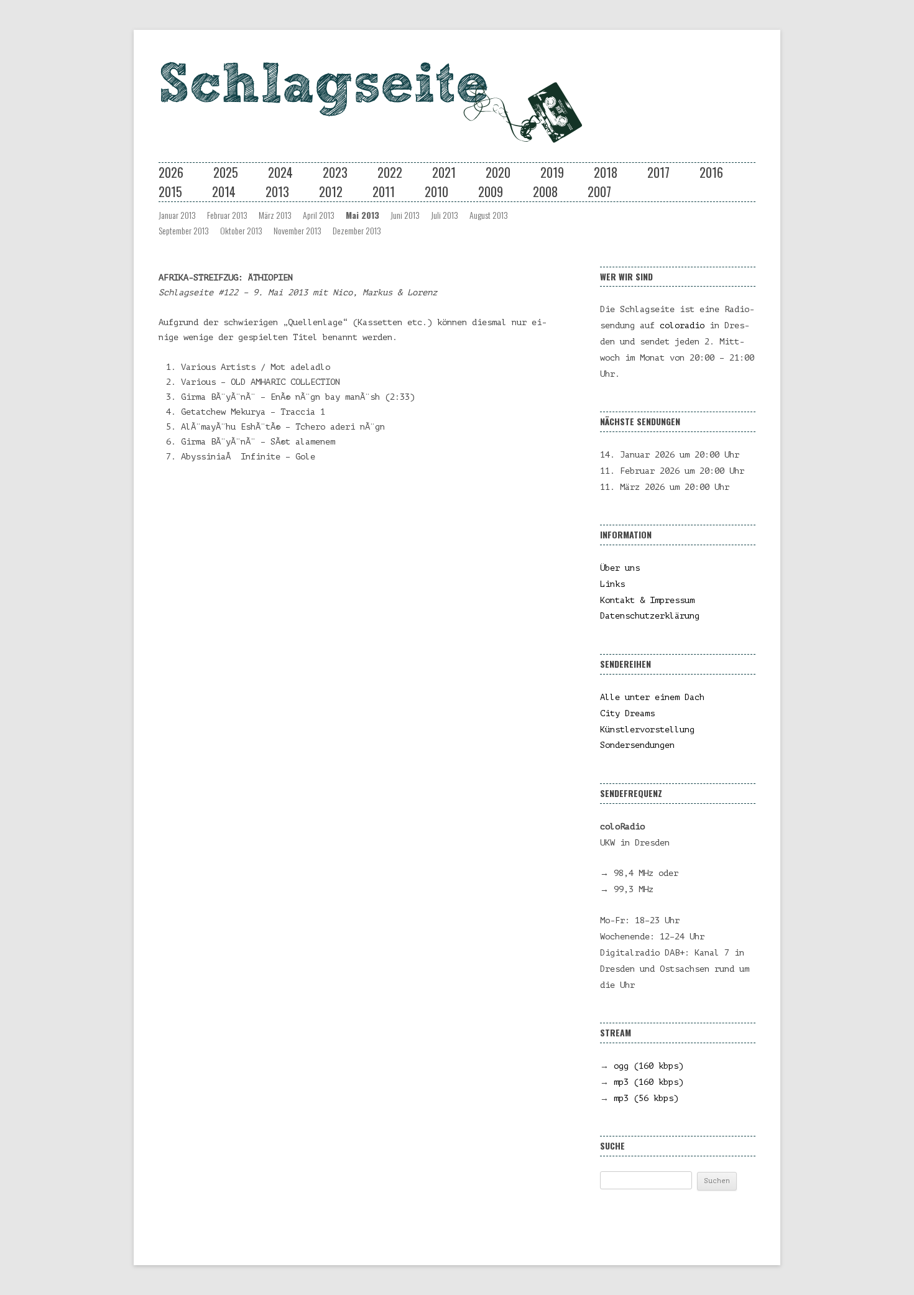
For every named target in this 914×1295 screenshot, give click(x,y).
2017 (658, 172)
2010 (436, 191)
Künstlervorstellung (647, 729)
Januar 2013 (177, 214)
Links (612, 584)
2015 (170, 191)
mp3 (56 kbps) (646, 1098)
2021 (444, 172)
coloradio (682, 325)
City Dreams (627, 713)
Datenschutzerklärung (649, 615)
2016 (711, 172)
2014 (224, 191)
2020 (498, 172)
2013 (277, 191)
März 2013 (275, 214)
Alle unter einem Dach (652, 697)
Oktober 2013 (241, 230)
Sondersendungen (637, 745)
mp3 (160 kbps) (648, 1082)
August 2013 (488, 214)
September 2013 (184, 230)
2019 (552, 172)
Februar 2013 (227, 214)
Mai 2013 (362, 214)
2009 (490, 191)
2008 (545, 191)
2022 (389, 172)
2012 (331, 191)
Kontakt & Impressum (647, 600)
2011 (383, 191)
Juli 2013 (444, 214)
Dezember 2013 (357, 230)
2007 (599, 191)
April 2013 (319, 214)
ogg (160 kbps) (648, 1066)
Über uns (620, 568)
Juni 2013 (405, 214)
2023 (335, 172)
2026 (171, 172)
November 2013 (297, 230)
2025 (225, 172)
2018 (605, 172)
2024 (280, 172)
